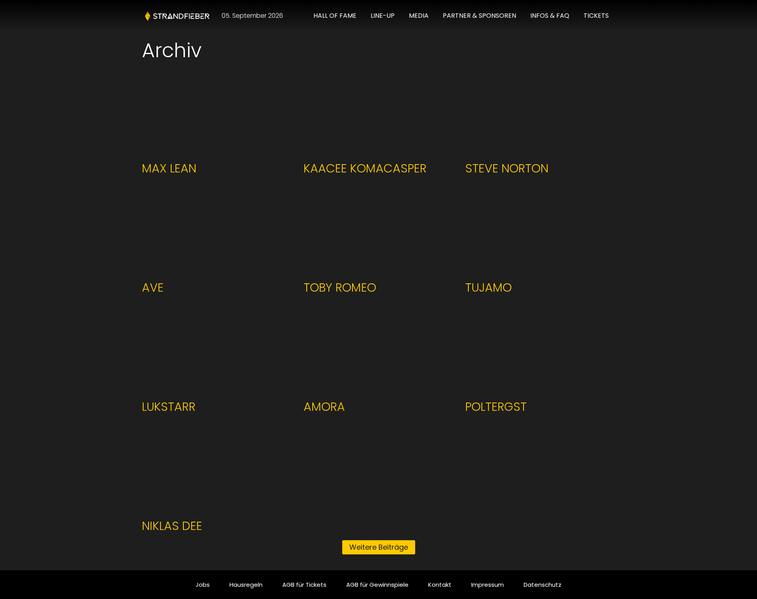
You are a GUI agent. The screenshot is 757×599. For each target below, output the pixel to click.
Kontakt (439, 584)
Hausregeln (246, 584)
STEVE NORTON (506, 168)
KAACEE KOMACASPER (365, 168)
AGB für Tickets (304, 584)
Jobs (203, 584)
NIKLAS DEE (172, 525)
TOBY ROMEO (340, 287)
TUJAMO (488, 287)
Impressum (487, 584)
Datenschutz (542, 584)
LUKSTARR (169, 406)
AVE (153, 287)
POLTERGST (496, 406)
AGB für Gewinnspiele (377, 584)
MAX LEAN (169, 168)
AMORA (324, 406)
